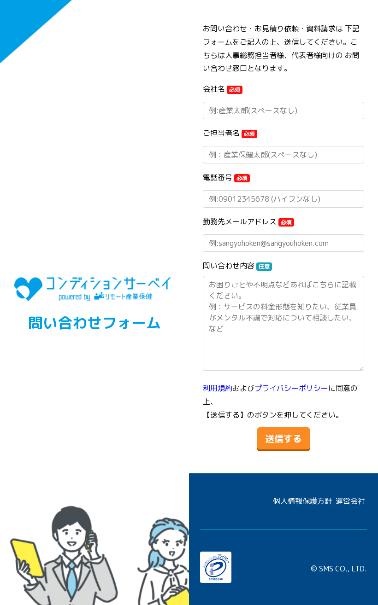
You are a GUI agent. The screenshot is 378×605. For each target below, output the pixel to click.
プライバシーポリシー (291, 388)
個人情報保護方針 (302, 501)
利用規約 (217, 388)
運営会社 (350, 501)
